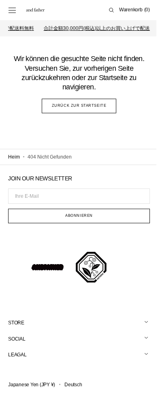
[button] (12, 10)
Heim (14, 157)
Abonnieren (76, 216)
